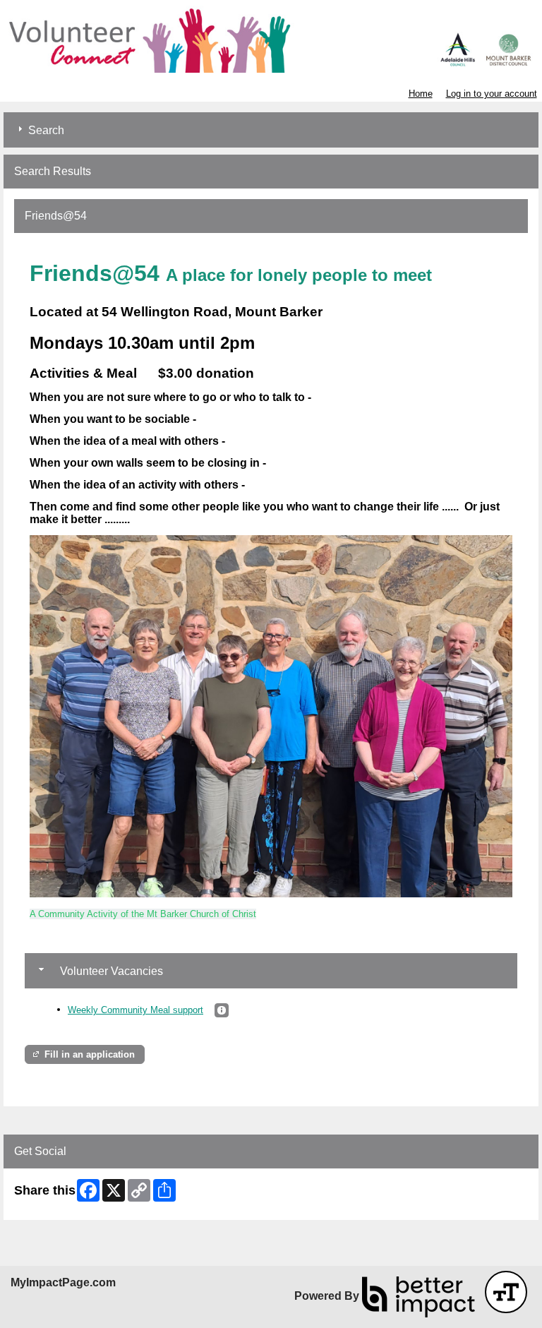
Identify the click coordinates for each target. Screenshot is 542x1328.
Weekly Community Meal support (135, 1010)
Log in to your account (491, 93)
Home (421, 93)
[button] (222, 1010)
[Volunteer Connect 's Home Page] (271, 39)
